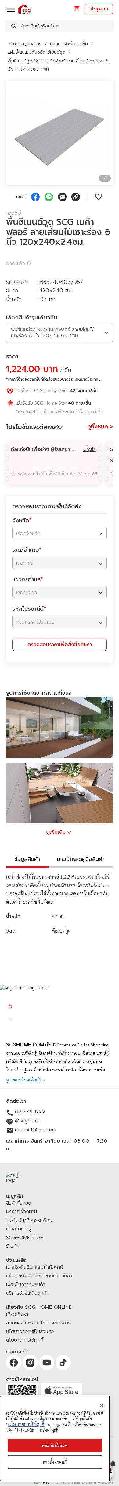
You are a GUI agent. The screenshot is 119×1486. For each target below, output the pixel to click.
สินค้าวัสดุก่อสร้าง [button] (25, 43)
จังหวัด (21, 520)
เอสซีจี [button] (13, 213)
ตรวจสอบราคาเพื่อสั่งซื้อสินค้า (59, 644)
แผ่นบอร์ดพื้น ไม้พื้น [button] (69, 43)
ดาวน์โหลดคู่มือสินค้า (81, 859)
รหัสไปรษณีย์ (29, 608)
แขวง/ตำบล (27, 579)
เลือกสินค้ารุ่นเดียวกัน (31, 317)
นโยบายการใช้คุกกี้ (26, 1424)
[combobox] (59, 27)
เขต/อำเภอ (26, 550)
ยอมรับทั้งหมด (55, 1445)
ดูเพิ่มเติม (56, 832)
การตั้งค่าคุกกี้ (55, 1461)
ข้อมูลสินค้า (27, 859)
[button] (76, 10)
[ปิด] (101, 1405)
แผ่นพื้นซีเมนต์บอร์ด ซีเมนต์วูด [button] (37, 52)
